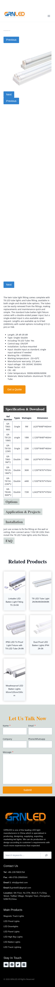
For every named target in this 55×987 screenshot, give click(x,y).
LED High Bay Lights (13, 937)
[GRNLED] (15, 14)
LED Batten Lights (12, 942)
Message (8, 752)
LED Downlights (11, 926)
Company (7, 739)
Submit (27, 790)
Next (9, 94)
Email (32, 725)
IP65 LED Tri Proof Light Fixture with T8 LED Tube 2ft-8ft (14, 645)
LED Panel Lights (12, 931)
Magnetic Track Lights (14, 916)
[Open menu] (48, 16)
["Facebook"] (12, 964)
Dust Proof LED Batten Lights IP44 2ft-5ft (40, 645)
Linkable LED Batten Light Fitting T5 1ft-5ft (14, 601)
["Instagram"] (23, 964)
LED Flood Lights (12, 921)
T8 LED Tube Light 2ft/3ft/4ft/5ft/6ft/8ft (40, 600)
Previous (11, 39)
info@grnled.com (19, 6)
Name (7, 725)
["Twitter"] (18, 964)
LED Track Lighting (12, 947)
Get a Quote (14, 389)
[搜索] (46, 855)
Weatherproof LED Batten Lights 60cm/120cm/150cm (14, 690)
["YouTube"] (6, 964)
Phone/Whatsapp (36, 739)
